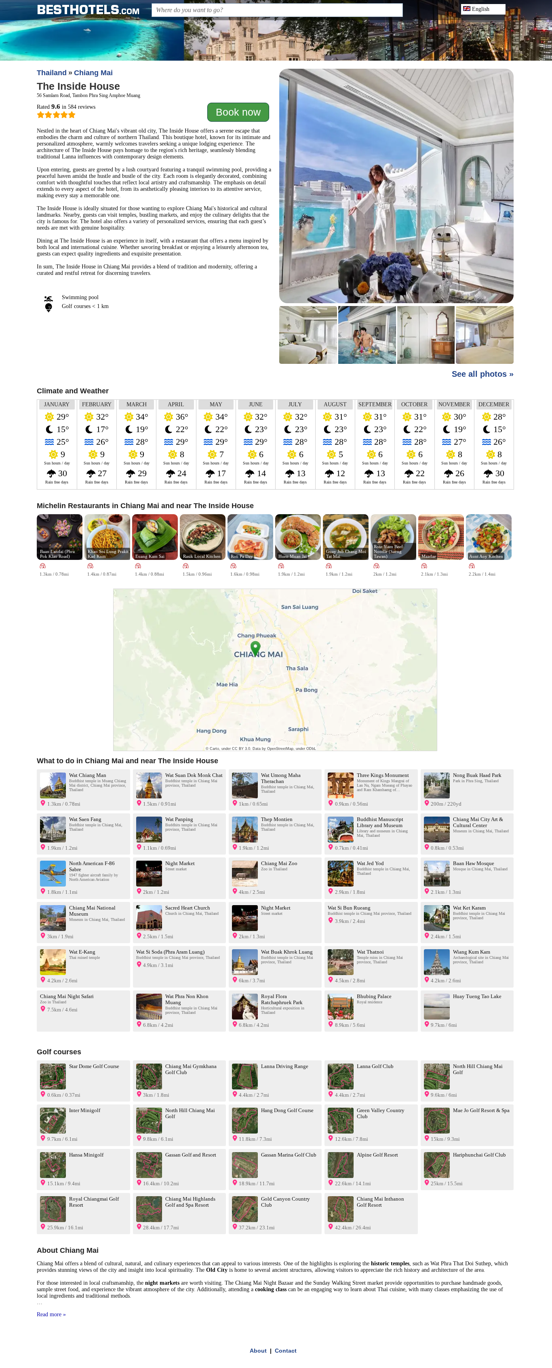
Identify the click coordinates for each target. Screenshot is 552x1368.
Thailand (52, 73)
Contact (286, 1350)
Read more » (51, 1314)
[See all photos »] (396, 217)
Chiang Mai (93, 73)
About (258, 1350)
